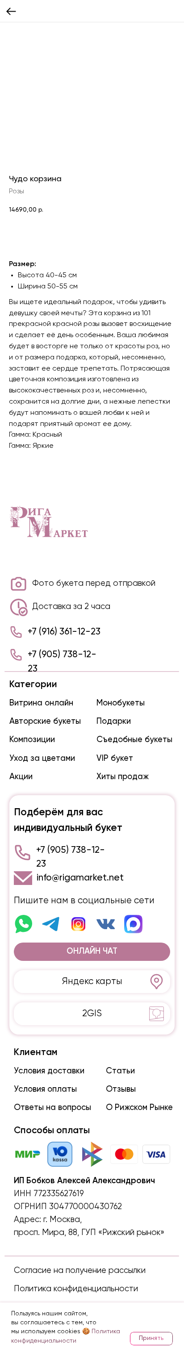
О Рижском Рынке (139, 1108)
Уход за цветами (42, 759)
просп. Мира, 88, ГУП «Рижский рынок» (89, 1233)
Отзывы (121, 1089)
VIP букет (114, 759)
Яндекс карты (92, 981)
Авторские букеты (45, 722)
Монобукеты (120, 703)
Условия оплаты (45, 1089)
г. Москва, (62, 1220)
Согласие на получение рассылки (80, 1271)
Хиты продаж (122, 777)
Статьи (120, 1071)
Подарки (113, 722)
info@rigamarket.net (80, 878)
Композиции (32, 740)
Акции (21, 777)
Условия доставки (49, 1071)
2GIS (92, 1013)
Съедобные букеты (134, 740)
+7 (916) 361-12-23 (64, 632)
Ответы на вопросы (52, 1108)
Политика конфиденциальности (76, 1289)
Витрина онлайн (41, 703)
